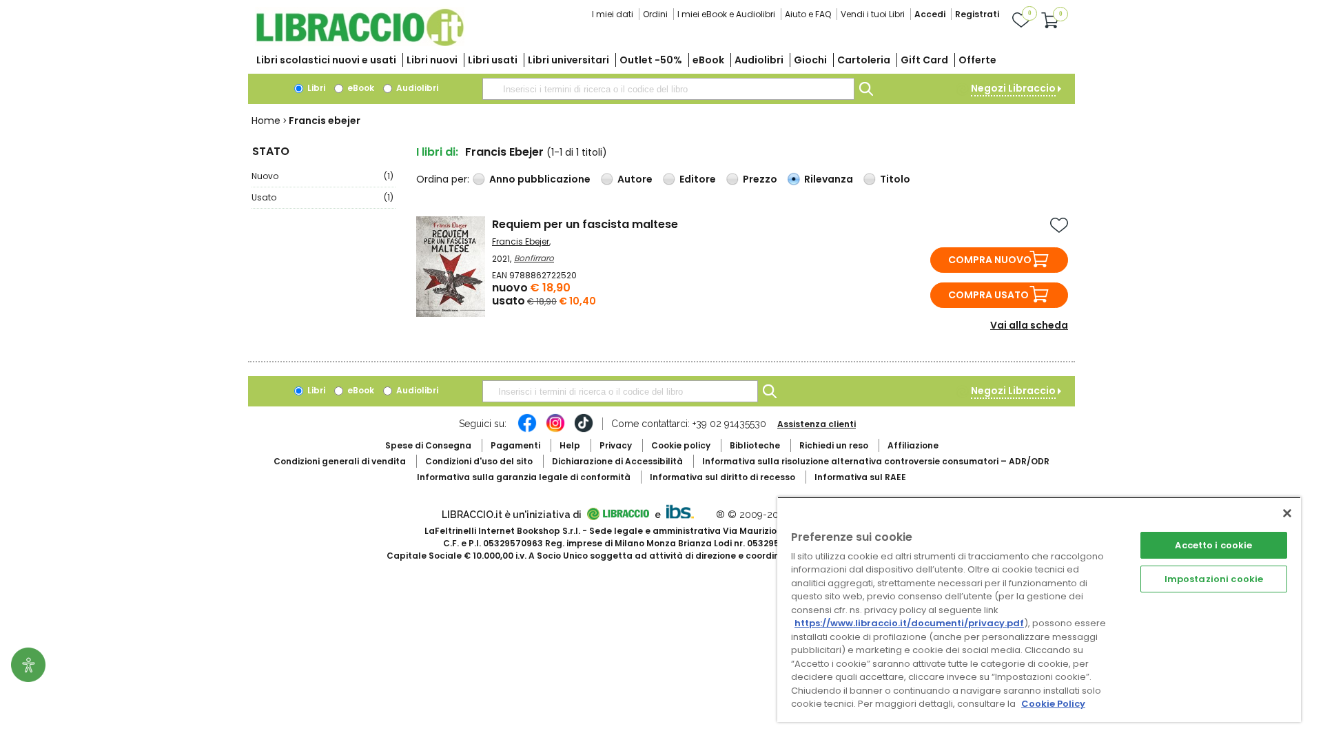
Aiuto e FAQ (808, 14)
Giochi (810, 60)
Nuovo (322, 176)
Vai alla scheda (1029, 325)
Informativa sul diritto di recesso (722, 477)
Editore (697, 179)
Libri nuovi (432, 60)
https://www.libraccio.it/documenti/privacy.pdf (909, 623)
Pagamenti (515, 445)
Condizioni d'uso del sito (479, 461)
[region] (1039, 609)
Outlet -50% (650, 60)
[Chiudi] (1287, 513)
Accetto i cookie (1213, 545)
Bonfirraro (534, 258)
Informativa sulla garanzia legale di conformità (523, 477)
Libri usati (492, 60)
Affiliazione (913, 445)
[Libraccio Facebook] (527, 430)
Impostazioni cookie (1214, 579)
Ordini (655, 14)
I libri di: (437, 152)
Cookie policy (680, 445)
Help (570, 445)
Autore (635, 179)
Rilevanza (828, 179)
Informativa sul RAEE (860, 477)
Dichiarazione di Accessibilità (617, 461)
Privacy (615, 445)
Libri (315, 88)
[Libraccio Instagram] (555, 430)
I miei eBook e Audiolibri (726, 14)
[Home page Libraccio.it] (359, 43)
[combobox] (668, 89)
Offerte (977, 60)
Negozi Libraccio (1013, 88)
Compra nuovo (990, 260)
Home (266, 120)
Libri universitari (568, 60)
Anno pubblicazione (540, 179)
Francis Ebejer (520, 241)
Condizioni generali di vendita (340, 461)
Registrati (977, 14)
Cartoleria (863, 60)
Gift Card (924, 60)
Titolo (895, 179)
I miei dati (612, 14)
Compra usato (988, 295)
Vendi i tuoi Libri (873, 14)
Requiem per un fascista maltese (585, 224)
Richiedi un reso (833, 445)
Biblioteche (755, 445)
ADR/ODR (875, 461)
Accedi (929, 14)
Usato (322, 197)
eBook (708, 60)
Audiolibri (759, 60)
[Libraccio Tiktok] (583, 430)
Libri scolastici (326, 60)
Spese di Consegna (428, 445)
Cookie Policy (1053, 703)
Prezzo (760, 179)
